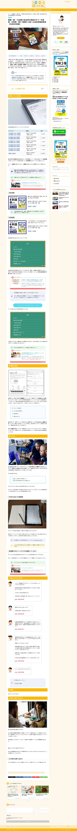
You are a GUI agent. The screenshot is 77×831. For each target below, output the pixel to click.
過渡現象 (49, 10)
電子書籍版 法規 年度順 (14, 148)
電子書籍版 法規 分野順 (14, 150)
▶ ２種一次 (55, 79)
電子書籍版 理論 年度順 (14, 137)
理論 (21, 683)
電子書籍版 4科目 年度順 (14, 133)
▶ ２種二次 (55, 80)
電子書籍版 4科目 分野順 (14, 134)
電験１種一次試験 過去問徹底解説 (39, 772)
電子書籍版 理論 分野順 (14, 138)
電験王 (24, 772)
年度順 (29, 206)
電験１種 (10, 772)
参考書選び (39, 10)
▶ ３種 (54, 78)
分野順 (33, 206)
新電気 (54, 90)
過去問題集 (19, 772)
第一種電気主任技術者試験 (29, 772)
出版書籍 (29, 10)
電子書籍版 (10, 466)
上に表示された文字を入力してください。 (15, 817)
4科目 (17, 683)
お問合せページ (15, 762)
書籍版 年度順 (12, 153)
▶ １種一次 (55, 81)
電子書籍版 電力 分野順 (14, 142)
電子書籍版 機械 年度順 (14, 144)
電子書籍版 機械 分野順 (14, 146)
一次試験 (14, 772)
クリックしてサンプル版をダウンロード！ (27, 305)
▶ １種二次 (55, 82)
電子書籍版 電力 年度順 (14, 141)
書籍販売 (10, 17)
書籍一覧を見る (60, 161)
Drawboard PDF (38, 540)
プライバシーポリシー (17, 829)
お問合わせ (10, 829)
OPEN (42, 88)
